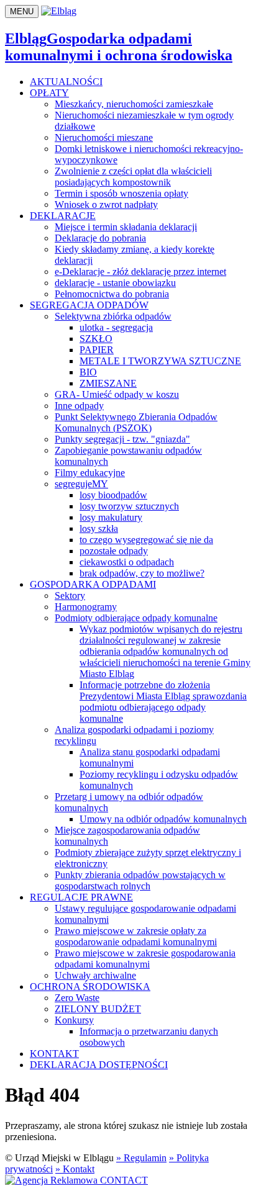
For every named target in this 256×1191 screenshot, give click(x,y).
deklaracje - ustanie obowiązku (115, 282)
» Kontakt (74, 1169)
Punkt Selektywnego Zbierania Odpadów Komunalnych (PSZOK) (136, 422)
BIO (88, 372)
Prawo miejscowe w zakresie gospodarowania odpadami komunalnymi (145, 958)
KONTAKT (54, 1053)
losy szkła (99, 528)
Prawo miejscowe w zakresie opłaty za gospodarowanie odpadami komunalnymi (136, 936)
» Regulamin (141, 1158)
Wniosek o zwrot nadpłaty (106, 204)
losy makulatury (111, 517)
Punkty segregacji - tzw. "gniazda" (122, 439)
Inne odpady (79, 405)
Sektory (70, 595)
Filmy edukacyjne (90, 472)
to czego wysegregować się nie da (146, 539)
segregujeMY (81, 484)
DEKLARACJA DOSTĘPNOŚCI (99, 1064)
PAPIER (97, 349)
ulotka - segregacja (116, 327)
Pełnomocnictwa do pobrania (112, 294)
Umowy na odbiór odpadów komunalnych (163, 819)
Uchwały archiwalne (95, 975)
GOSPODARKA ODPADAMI (93, 584)
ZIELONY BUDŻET (98, 1009)
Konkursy (74, 1020)
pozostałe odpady (114, 551)
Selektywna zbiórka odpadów (113, 316)
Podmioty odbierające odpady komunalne (136, 618)
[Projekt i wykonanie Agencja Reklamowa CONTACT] (76, 1180)
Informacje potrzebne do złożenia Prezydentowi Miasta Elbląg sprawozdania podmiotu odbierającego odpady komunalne (163, 702)
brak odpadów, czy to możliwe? (142, 573)
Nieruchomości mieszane (104, 137)
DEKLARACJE (63, 215)
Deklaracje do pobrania (100, 238)
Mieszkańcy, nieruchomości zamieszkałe (134, 104)
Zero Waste (77, 997)
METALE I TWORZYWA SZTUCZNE (160, 361)
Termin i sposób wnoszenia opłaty (121, 193)
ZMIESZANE (108, 383)
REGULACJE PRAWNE (81, 897)
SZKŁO (96, 338)
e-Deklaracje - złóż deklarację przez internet (140, 271)
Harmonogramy (86, 606)
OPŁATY (49, 93)
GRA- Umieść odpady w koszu (117, 394)
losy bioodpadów (113, 495)
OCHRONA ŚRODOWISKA (90, 986)
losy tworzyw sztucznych (129, 506)
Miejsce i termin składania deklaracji (126, 227)
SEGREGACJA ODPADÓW (89, 305)
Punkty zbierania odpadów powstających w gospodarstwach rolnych (140, 880)
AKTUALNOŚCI (66, 81)
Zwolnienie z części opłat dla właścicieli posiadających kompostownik (133, 176)
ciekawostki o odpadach (127, 562)
